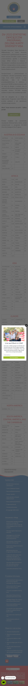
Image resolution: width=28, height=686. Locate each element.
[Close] (26, 325)
